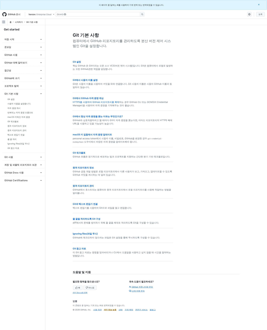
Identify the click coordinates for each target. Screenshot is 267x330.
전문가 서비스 (141, 309)
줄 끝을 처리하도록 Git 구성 (86, 218)
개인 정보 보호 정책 (80, 293)
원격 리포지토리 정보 (83, 167)
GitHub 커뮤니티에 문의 (142, 287)
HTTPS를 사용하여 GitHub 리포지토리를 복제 (96, 102)
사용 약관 (97, 309)
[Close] (259, 4)
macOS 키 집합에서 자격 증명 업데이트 (92, 134)
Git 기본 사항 (32, 22)
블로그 (153, 309)
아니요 (91, 287)
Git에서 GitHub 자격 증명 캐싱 (88, 98)
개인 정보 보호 (110, 309)
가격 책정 (129, 309)
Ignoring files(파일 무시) (85, 233)
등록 (260, 14)
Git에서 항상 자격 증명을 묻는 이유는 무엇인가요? (98, 116)
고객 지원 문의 (138, 291)
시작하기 (19, 22)
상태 (121, 309)
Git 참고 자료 (79, 248)
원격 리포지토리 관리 (83, 185)
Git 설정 (77, 61)
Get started (11, 29)
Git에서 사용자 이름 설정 (85, 80)
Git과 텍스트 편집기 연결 (85, 204)
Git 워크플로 (79, 152)
